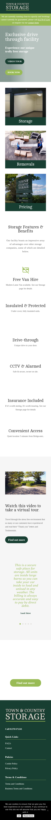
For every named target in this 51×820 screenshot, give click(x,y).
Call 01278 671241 (13, 729)
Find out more (16, 539)
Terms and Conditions (14, 784)
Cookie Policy (11, 763)
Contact (8, 748)
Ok (19, 816)
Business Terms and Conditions (18, 788)
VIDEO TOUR (15, 61)
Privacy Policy (11, 768)
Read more (28, 816)
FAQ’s (8, 743)
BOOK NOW (14, 72)
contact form (33, 23)
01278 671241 (44, 19)
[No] (47, 810)
